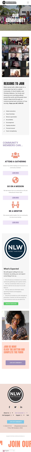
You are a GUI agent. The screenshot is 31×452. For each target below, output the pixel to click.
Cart (28, 415)
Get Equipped (6, 415)
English (7, 450)
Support (18, 415)
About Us (6, 413)
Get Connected (19, 413)
